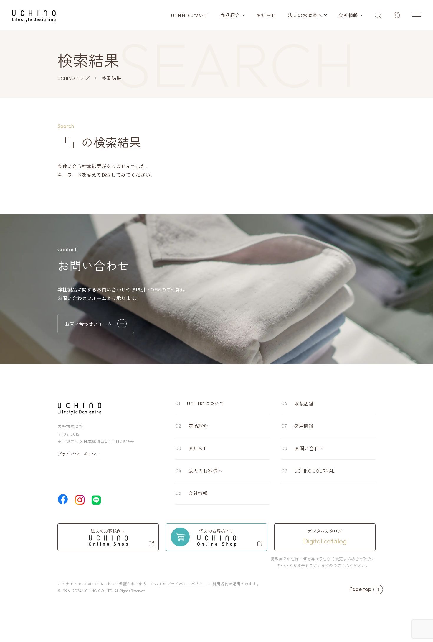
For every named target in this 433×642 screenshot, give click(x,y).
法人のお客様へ (305, 15)
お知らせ (266, 15)
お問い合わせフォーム (88, 323)
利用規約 (220, 584)
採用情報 (303, 425)
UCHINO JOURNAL (314, 470)
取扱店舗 (304, 403)
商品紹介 (230, 15)
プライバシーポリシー (78, 454)
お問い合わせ (309, 448)
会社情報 (348, 15)
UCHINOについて (189, 15)
